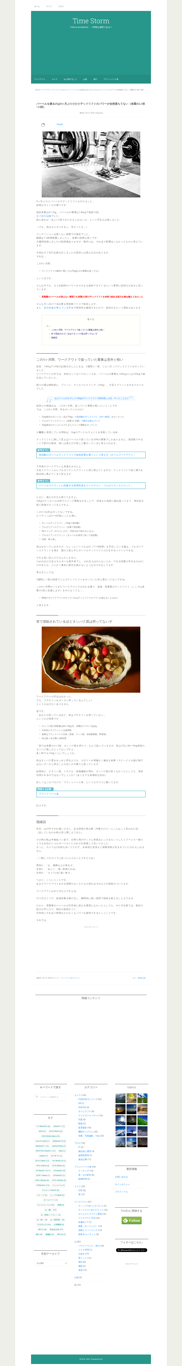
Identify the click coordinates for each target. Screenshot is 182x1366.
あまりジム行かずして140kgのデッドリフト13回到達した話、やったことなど (91, 398)
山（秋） (42, 1220)
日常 (80, 1190)
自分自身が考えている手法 (59, 307)
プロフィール (121, 1191)
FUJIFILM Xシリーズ (87, 1099)
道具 (80, 1270)
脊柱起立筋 (142, 978)
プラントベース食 (49, 794)
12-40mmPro (43, 1126)
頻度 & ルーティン (87, 1234)
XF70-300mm (59, 1180)
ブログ (77, 1143)
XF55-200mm (42, 1180)
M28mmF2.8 (59, 1141)
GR (79, 1103)
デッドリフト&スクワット (70, 978)
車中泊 (61, 1234)
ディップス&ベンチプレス (90, 1206)
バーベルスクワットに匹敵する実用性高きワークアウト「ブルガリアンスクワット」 (86, 485)
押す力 (42, 1229)
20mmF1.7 (59, 1126)
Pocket (60, 124)
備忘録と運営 (84, 1151)
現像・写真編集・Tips (89, 1136)
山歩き (81, 1254)
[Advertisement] (91, 48)
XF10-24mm (42, 1161)
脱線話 (54, 337)
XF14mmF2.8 (59, 1161)
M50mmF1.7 (42, 1146)
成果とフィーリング (88, 1230)
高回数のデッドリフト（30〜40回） (94, 417)
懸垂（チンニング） (88, 1226)
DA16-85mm (55, 1131)
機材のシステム (85, 1131)
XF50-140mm (43, 1175)
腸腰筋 (50, 1234)
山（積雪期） (57, 1220)
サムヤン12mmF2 (50, 1190)
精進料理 (82, 1179)
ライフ (77, 1186)
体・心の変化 (84, 1175)
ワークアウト (80, 1202)
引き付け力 (43, 1224)
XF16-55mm (42, 1166)
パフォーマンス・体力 (89, 1246)
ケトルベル (59, 1185)
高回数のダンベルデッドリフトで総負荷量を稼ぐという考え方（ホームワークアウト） (87, 455)
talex (62, 1151)
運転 (80, 1266)
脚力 (39, 1234)
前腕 (60, 1205)
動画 (80, 1123)
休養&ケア (83, 1222)
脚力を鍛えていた (91, 421)
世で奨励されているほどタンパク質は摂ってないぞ (74, 334)
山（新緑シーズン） (50, 1215)
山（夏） (50, 1210)
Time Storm (91, 20)
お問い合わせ (121, 1177)
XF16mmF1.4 (43, 1171)
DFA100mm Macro (51, 1136)
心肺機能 (59, 1224)
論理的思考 (83, 1155)
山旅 (76, 1277)
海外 (80, 1262)
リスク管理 (83, 1250)
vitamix (43, 1156)
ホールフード (51, 1200)
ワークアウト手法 (86, 1218)
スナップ (42, 1195)
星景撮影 (82, 1127)
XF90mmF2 (43, 1185)
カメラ (77, 1095)
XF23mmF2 (59, 1171)
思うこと (82, 1258)
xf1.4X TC (56, 1156)
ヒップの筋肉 (57, 1195)
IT (79, 1147)
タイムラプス (84, 1111)
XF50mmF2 (59, 1175)
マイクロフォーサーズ (89, 1115)
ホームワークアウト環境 (90, 1214)
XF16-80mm (58, 1166)
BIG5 (42, 1131)
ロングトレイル (45, 1205)
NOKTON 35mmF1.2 (46, 1151)
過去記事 (82, 1159)
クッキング (83, 1171)
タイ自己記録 (43, 216)
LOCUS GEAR (42, 1141)
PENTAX (82, 1107)
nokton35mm (59, 1146)
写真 (80, 1119)
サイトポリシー (122, 1184)
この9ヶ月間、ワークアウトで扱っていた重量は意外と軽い (77, 330)
